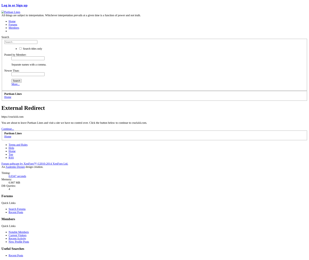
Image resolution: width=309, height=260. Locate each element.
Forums (13, 24)
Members (14, 27)
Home (12, 21)
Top (11, 154)
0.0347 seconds (17, 176)
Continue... (7, 128)
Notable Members (19, 232)
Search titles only (32, 48)
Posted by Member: (15, 54)
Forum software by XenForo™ (34, 163)
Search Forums (17, 209)
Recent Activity (17, 238)
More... (15, 84)
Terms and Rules (18, 144)
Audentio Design (15, 166)
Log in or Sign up (14, 5)
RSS (11, 157)
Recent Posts (16, 212)
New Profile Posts (19, 241)
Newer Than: (11, 70)
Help (11, 147)
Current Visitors (17, 235)
